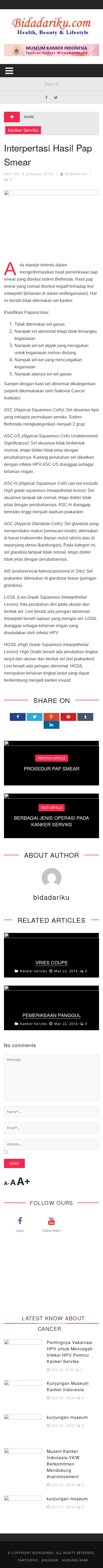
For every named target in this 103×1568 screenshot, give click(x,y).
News (14, 89)
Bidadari (17, 35)
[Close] (8, 8)
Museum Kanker (25, 121)
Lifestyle (17, 67)
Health (15, 45)
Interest (17, 78)
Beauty (15, 56)
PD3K (13, 110)
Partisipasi (20, 99)
